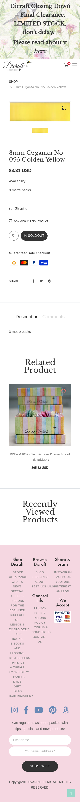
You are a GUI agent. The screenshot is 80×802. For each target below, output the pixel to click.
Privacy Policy (40, 611)
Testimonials (43, 586)
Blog (40, 572)
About (40, 581)
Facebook (63, 576)
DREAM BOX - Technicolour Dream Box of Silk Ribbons (40, 456)
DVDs (17, 681)
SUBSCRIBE (40, 766)
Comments (53, 316)
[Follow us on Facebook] (33, 280)
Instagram (63, 572)
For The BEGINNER (17, 608)
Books (17, 638)
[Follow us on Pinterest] (49, 280)
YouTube (63, 581)
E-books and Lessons (17, 648)
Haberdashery (21, 696)
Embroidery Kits (19, 632)
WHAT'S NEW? (17, 584)
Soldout (36, 235)
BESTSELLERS (19, 657)
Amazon (62, 591)
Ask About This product (31, 221)
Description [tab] (27, 316)
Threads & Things (17, 665)
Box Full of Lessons (17, 619)
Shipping (20, 208)
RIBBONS (17, 600)
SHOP (13, 81)
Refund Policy (40, 620)
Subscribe (40, 576)
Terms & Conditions (41, 630)
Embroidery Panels (19, 674)
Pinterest (62, 586)
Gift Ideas (17, 689)
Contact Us (40, 639)
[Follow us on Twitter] (41, 280)
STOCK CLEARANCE (18, 575)
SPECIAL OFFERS (17, 594)
